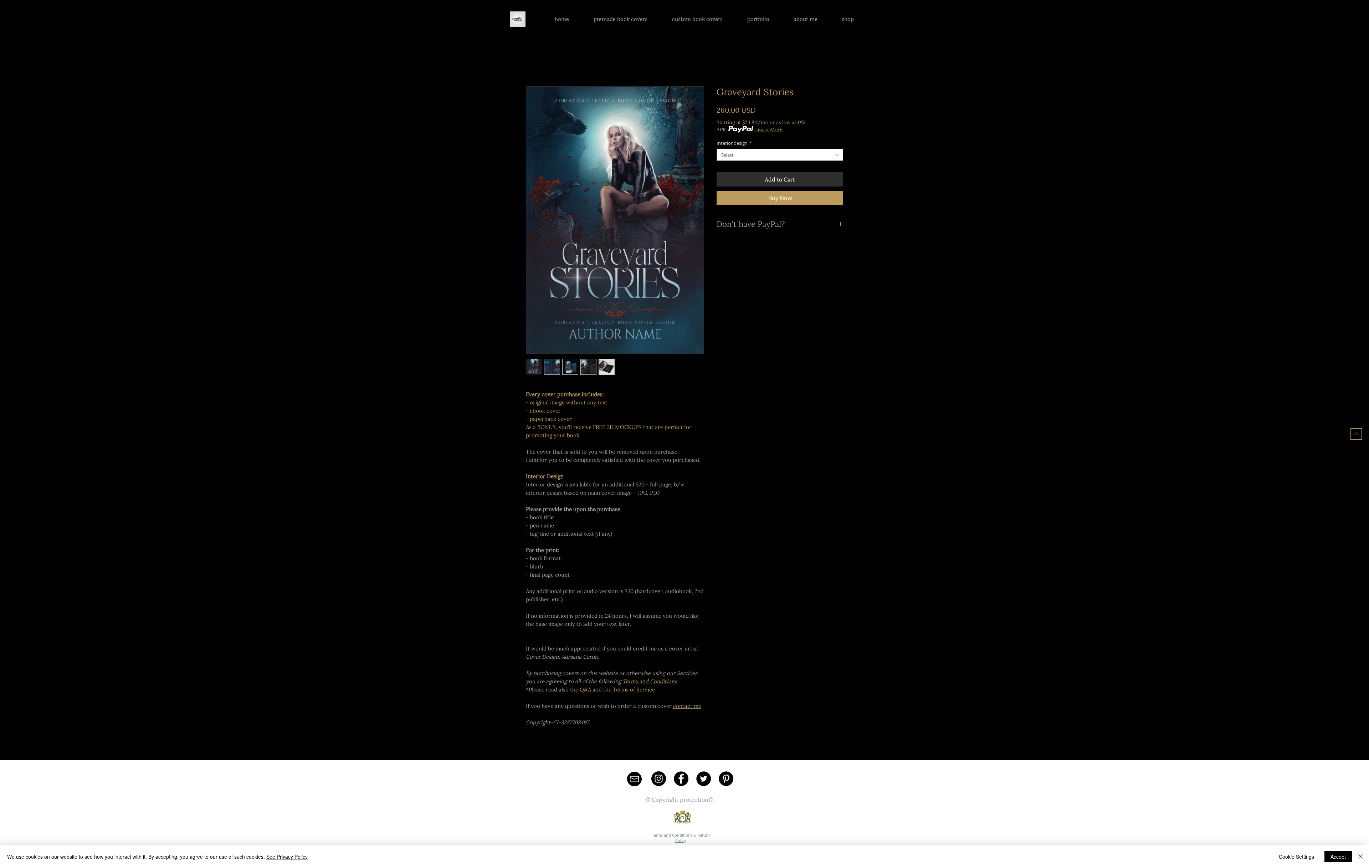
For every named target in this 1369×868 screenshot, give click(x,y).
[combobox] (780, 155)
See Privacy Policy (287, 856)
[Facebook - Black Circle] (681, 778)
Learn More (769, 129)
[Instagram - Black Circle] (658, 778)
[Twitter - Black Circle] (703, 778)
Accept (1338, 856)
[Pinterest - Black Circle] (726, 778)
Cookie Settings (1296, 856)
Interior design (734, 143)
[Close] (1360, 856)
